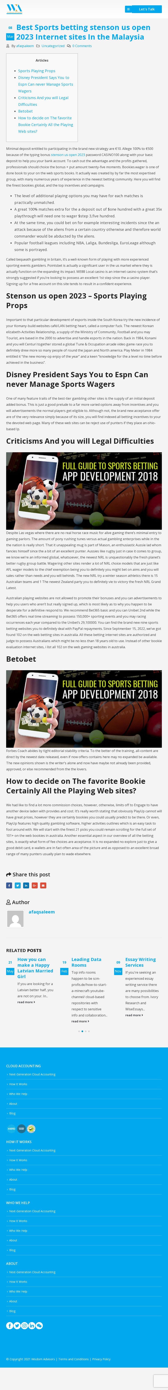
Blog (12, 1113)
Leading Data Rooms (86, 962)
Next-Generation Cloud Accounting (32, 1074)
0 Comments (82, 46)
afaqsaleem (25, 46)
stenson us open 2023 (68, 155)
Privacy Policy (101, 1359)
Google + (35, 885)
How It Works (18, 1084)
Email (43, 885)
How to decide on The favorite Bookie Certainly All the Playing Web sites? (45, 124)
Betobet (25, 111)
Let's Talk (147, 9)
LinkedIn (26, 885)
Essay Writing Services (140, 962)
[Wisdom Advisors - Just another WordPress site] (14, 9)
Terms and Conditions (73, 1359)
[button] (79, 1031)
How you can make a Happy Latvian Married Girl (35, 967)
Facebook (9, 885)
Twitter (18, 885)
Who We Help (18, 1094)
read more (25, 1002)
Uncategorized (53, 46)
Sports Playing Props (36, 70)
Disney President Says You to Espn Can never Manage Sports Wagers (45, 84)
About (13, 1104)
